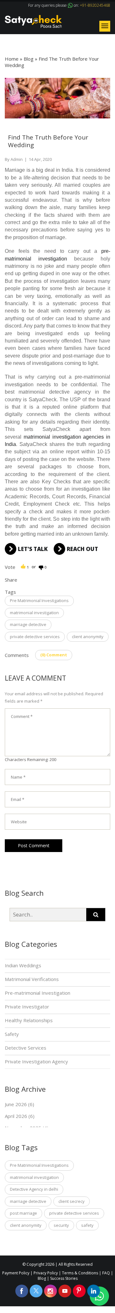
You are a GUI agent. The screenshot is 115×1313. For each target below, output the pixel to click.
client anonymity (87, 636)
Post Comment (34, 845)
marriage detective (28, 624)
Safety (12, 1034)
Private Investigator (27, 1006)
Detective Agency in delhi (34, 1189)
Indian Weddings (23, 965)
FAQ (106, 1273)
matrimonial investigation (34, 612)
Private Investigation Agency (36, 1061)
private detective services (35, 636)
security (61, 1225)
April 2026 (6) (19, 1116)
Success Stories (64, 1278)
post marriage (23, 1213)
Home (12, 59)
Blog (29, 59)
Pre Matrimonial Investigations (39, 600)
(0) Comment (53, 655)
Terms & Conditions (80, 1273)
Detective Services (25, 1048)
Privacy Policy (46, 1273)
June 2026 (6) (19, 1104)
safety (87, 1225)
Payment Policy (15, 1273)
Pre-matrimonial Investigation (37, 993)
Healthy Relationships (29, 1020)
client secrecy (71, 1201)
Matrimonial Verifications (32, 979)
